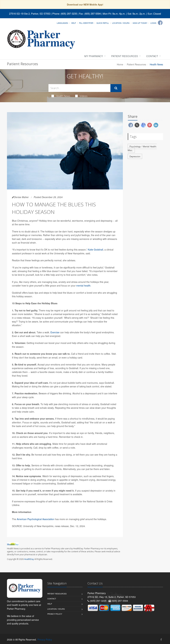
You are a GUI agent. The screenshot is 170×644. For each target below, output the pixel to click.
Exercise (54, 332)
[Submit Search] (116, 88)
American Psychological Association (35, 519)
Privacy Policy (54, 613)
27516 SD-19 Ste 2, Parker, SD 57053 (29, 13)
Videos (83, 96)
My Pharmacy (93, 56)
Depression (134, 156)
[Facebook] (160, 22)
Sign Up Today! (140, 23)
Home (120, 64)
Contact (152, 56)
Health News (63, 96)
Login (153, 23)
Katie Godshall (95, 249)
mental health (83, 285)
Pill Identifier (86, 23)
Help (73, 23)
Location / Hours (120, 23)
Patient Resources (124, 56)
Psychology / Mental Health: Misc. (142, 148)
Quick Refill (102, 23)
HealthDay (29, 559)
